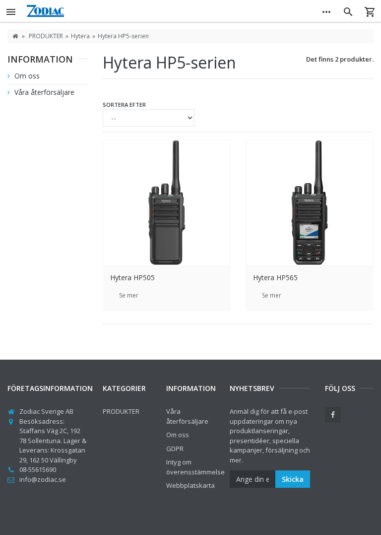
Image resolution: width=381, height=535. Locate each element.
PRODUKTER (121, 411)
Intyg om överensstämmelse (195, 467)
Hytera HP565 (275, 277)
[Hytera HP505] (167, 203)
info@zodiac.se (42, 479)
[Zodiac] (169, 11)
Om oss (26, 75)
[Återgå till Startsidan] (15, 36)
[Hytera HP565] (310, 203)
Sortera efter (124, 104)
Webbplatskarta (190, 485)
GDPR (175, 448)
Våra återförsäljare (43, 92)
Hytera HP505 (132, 277)
